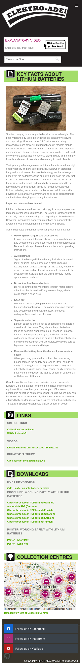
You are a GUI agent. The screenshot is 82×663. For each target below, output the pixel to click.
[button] (7, 656)
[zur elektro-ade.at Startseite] (41, 16)
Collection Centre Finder (21, 429)
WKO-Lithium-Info (17, 433)
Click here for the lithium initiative (26, 460)
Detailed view (12, 613)
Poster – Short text (17, 540)
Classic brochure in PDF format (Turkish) (30, 521)
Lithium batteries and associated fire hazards (32, 447)
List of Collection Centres (34, 613)
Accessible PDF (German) (22, 506)
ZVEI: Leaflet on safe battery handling (28, 488)
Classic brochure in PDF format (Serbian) (30, 518)
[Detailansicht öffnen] (41, 586)
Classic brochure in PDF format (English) (30, 510)
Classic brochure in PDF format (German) (30, 502)
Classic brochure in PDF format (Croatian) (31, 514)
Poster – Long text (17, 543)
